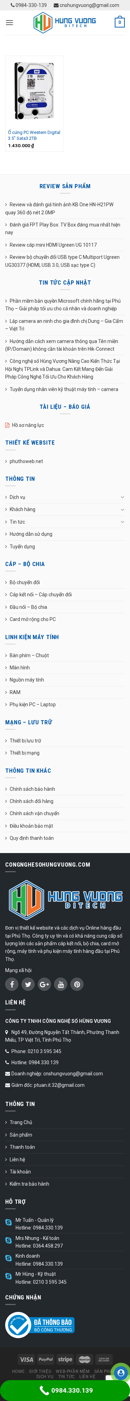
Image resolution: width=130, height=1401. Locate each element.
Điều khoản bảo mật (31, 826)
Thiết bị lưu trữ (25, 740)
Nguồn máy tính (27, 680)
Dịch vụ (17, 497)
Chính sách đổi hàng (31, 801)
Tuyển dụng (22, 546)
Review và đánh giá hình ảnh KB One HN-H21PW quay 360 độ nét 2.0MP (59, 208)
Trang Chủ (21, 1122)
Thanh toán (22, 1147)
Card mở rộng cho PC (33, 619)
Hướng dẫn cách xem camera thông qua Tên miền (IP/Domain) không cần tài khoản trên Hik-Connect (61, 345)
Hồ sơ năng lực (28, 425)
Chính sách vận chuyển (34, 813)
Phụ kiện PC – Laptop (33, 704)
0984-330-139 (31, 5)
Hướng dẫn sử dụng (31, 534)
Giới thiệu (40, 1371)
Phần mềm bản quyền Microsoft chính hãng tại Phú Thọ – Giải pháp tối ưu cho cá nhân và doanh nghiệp (63, 304)
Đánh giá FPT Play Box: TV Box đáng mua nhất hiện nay (62, 228)
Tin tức (17, 522)
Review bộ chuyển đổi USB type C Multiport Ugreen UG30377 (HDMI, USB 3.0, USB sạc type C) (62, 261)
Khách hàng (22, 509)
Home (18, 1371)
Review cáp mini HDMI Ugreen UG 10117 (53, 245)
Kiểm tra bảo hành (29, 1184)
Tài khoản (20, 1172)
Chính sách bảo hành (32, 789)
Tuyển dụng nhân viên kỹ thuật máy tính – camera (64, 389)
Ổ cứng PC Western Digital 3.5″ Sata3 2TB (34, 135)
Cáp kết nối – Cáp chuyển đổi (41, 594)
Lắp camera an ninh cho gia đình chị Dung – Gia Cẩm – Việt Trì (64, 325)
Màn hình (20, 667)
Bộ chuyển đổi (25, 582)
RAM (15, 692)
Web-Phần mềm (72, 1371)
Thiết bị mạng (25, 753)
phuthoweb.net (26, 461)
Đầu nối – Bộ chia (28, 607)
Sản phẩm (21, 1135)
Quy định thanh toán (32, 838)
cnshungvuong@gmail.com (89, 5)
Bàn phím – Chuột (29, 655)
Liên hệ (17, 1159)
